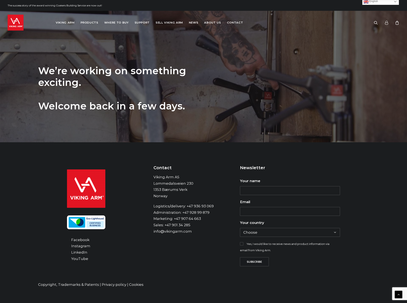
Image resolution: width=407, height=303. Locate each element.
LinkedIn (79, 252)
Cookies (136, 284)
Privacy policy (114, 284)
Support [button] (142, 22)
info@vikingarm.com (172, 231)
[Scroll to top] (398, 294)
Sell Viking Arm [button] (169, 22)
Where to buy (116, 22)
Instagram (80, 246)
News (193, 22)
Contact (235, 22)
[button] (378, 22)
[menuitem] (65, 22)
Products (89, 22)
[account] (388, 22)
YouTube (79, 259)
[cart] (396, 22)
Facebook (80, 240)
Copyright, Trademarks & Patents (68, 284)
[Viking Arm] (16, 23)
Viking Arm (65, 22)
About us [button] (212, 22)
